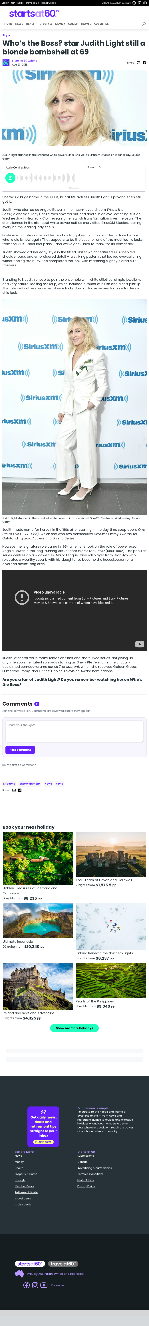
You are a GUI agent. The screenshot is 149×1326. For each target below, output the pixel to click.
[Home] (34, 13)
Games (73, 24)
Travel (85, 24)
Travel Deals (23, 1198)
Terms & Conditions (90, 1174)
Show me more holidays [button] (74, 1028)
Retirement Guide (26, 1192)
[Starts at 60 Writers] (6, 62)
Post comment (20, 750)
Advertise (101, 24)
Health (31, 24)
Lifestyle (45, 24)
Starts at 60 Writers (24, 60)
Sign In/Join (8, 2)
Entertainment (29, 783)
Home (8, 24)
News (19, 24)
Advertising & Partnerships (94, 1168)
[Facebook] (134, 3)
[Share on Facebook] (144, 62)
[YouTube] (145, 3)
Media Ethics (85, 1180)
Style (59, 783)
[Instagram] (139, 3)
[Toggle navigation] (138, 24)
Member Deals (24, 1186)
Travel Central (49, 2)
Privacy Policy (86, 1186)
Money (60, 24)
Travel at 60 (32, 2)
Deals (20, 2)
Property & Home (26, 1174)
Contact (82, 1162)
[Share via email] (138, 62)
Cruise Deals (23, 1204)
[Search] (145, 24)
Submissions (85, 1156)
